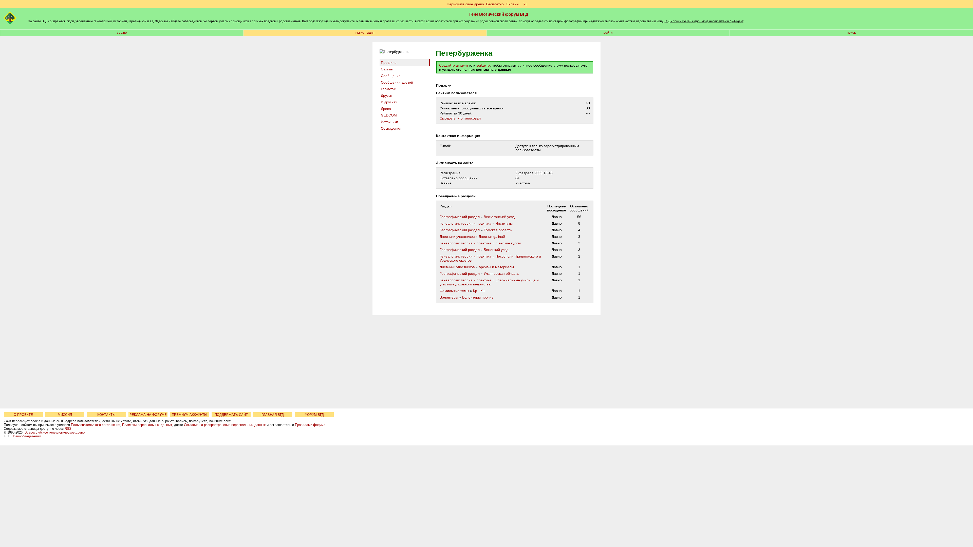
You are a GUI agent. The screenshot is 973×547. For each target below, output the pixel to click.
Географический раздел (460, 217)
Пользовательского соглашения (95, 425)
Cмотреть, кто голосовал (460, 118)
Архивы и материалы (496, 267)
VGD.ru (122, 32)
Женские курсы (508, 243)
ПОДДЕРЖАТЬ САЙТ (231, 415)
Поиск (851, 32)
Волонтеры (449, 297)
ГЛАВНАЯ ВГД (272, 415)
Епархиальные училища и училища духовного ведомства (489, 282)
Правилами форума (310, 425)
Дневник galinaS (492, 237)
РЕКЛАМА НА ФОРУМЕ (148, 415)
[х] (525, 4)
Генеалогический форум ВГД (498, 14)
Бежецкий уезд (496, 250)
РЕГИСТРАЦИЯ (364, 32)
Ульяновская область (501, 273)
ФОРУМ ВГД (314, 415)
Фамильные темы (454, 291)
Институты (504, 223)
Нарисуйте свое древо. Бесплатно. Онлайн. (483, 4)
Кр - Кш (479, 291)
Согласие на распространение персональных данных (225, 425)
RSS (68, 429)
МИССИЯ (65, 415)
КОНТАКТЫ (106, 415)
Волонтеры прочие (478, 297)
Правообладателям (26, 436)
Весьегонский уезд (499, 217)
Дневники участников (457, 237)
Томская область (498, 230)
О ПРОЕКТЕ (23, 415)
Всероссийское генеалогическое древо (55, 432)
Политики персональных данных (147, 425)
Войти (608, 32)
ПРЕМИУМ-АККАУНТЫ (189, 415)
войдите (483, 65)
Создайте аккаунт (453, 65)
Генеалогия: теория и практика (465, 223)
